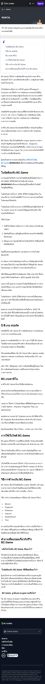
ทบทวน (4, 638)
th (33, 4)
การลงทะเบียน (7, 645)
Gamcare (19, 680)
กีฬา (3, 648)
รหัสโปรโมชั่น (7, 642)
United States (12, 631)
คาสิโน (4, 651)
